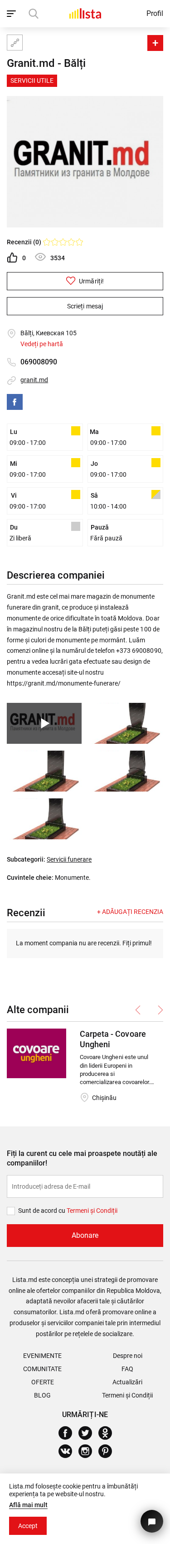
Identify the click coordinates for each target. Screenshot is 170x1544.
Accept (28, 1525)
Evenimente (42, 1355)
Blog (42, 1395)
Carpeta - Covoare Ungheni (113, 1039)
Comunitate (42, 1368)
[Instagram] (88, 1451)
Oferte (42, 1382)
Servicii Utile (31, 80)
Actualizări (127, 1382)
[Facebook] (15, 402)
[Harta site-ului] (15, 42)
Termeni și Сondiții (92, 1210)
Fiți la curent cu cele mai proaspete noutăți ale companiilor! (82, 1158)
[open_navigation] (12, 13)
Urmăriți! (90, 281)
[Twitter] (88, 1433)
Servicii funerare (69, 859)
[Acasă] (85, 13)
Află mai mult (28, 1505)
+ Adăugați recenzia (130, 911)
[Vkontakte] (68, 1451)
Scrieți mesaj (84, 306)
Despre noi (127, 1355)
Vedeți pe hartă (41, 344)
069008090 (38, 362)
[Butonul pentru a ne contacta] (152, 1521)
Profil (154, 13)
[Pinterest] (108, 1451)
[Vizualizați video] (44, 723)
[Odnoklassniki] (108, 1433)
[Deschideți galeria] (125, 723)
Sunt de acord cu (42, 1210)
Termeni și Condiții (127, 1395)
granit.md (34, 379)
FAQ (127, 1368)
